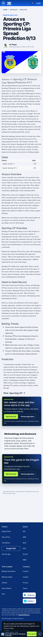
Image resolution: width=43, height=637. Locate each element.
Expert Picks (6, 531)
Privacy (25, 583)
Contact (26, 571)
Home (5, 9)
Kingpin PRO (11, 548)
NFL (24, 531)
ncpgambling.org (23, 615)
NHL (24, 548)
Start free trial (11, 416)
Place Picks (6, 537)
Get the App (6, 554)
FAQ (3, 594)
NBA (24, 537)
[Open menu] (3, 3)
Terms (25, 588)
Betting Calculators (8, 571)
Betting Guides (7, 577)
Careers (25, 577)
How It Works (6, 588)
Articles (13, 9)
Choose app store (27, 416)
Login (38, 3)
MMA (24, 560)
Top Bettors (6, 543)
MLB (24, 543)
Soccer (25, 554)
